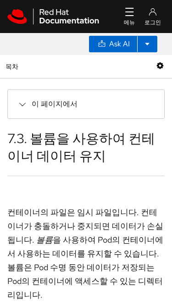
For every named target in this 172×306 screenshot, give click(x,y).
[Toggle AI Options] (147, 44)
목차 (13, 66)
